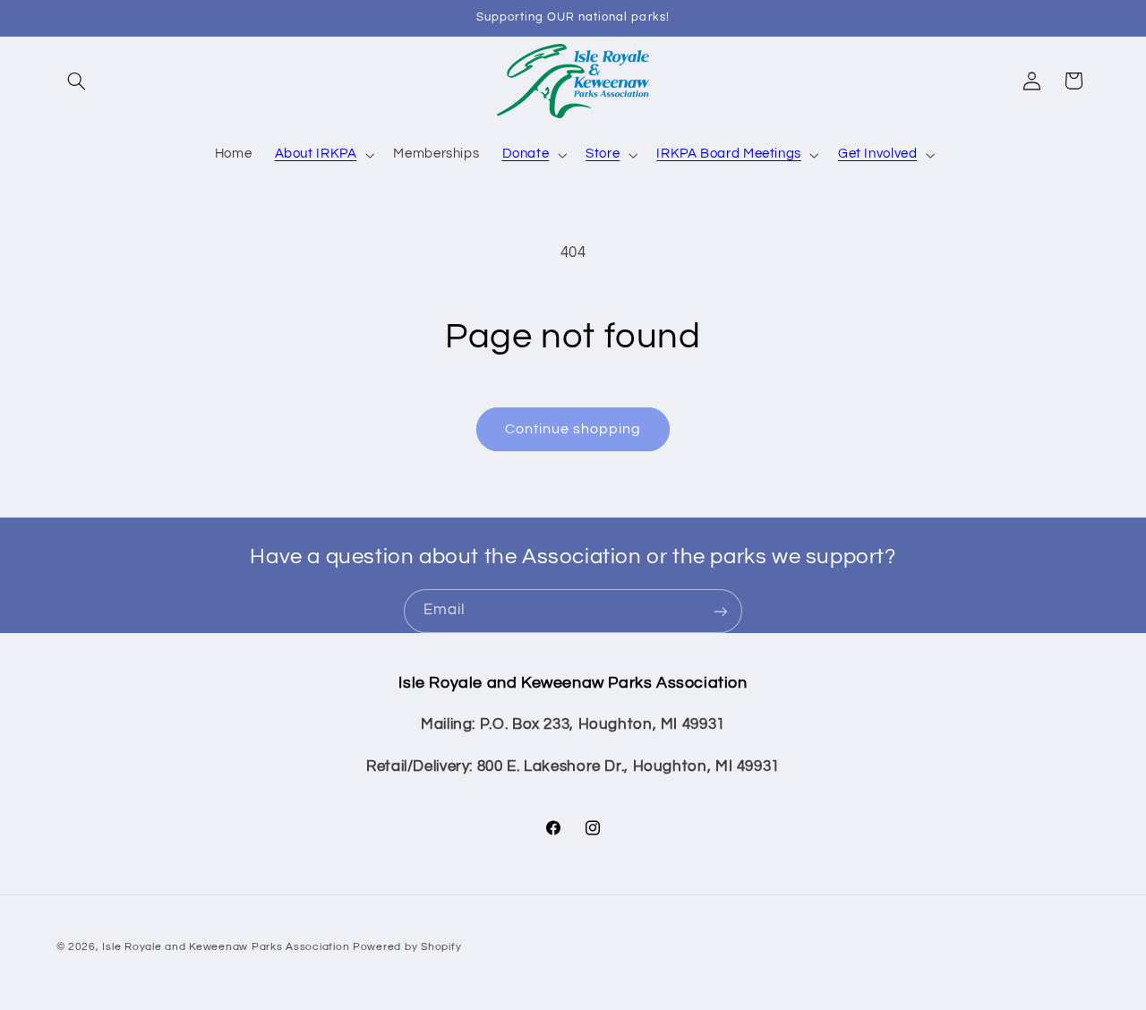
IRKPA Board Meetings (728, 153)
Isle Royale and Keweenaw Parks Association (225, 946)
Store (603, 153)
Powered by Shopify (407, 946)
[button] (77, 80)
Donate (526, 153)
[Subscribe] (720, 611)
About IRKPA (316, 153)
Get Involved (878, 153)
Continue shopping (573, 429)
